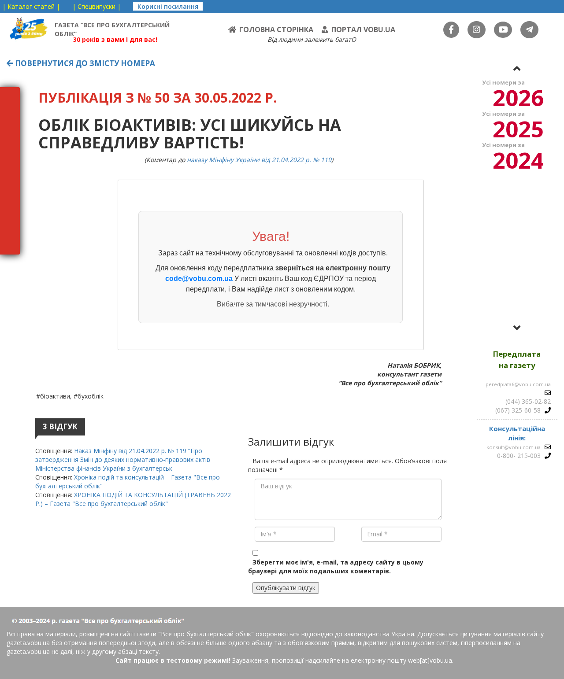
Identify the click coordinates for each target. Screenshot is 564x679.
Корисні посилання (167, 6)
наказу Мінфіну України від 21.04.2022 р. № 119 (259, 159)
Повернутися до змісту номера (84, 63)
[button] (516, 68)
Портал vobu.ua (363, 29)
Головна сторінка (276, 29)
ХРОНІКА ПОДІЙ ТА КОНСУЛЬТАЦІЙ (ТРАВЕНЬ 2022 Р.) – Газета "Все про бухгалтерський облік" (133, 499)
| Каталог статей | (31, 6)
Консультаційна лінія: (517, 433)
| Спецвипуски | (96, 6)
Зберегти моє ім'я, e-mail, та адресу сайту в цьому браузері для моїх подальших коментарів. (335, 566)
